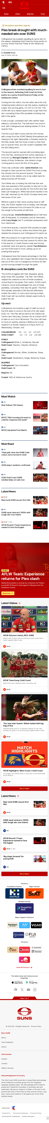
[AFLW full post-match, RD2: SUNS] (24, 627)
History (3, 1047)
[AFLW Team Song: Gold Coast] (24, 671)
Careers (4, 1059)
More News (24, 874)
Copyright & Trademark (11, 1116)
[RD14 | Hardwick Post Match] (24, 430)
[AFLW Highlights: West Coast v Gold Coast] (24, 763)
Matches (30, 14)
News (6, 14)
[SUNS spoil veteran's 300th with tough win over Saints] (24, 512)
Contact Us (6, 1113)
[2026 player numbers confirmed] (24, 465)
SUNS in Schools (7, 1068)
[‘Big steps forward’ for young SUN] (24, 862)
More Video (24, 788)
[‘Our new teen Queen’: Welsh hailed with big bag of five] (24, 717)
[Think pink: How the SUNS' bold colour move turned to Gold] (24, 452)
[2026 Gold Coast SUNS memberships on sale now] (24, 477)
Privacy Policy (36, 1026)
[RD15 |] (24, 417)
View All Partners (23, 967)
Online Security (28, 1116)
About (3, 1038)
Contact (4, 1063)
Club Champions (7, 1042)
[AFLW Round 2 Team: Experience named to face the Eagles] (24, 525)
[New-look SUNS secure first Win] (24, 500)
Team (43, 14)
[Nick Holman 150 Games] (24, 405)
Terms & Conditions (20, 1113)
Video (17, 14)
